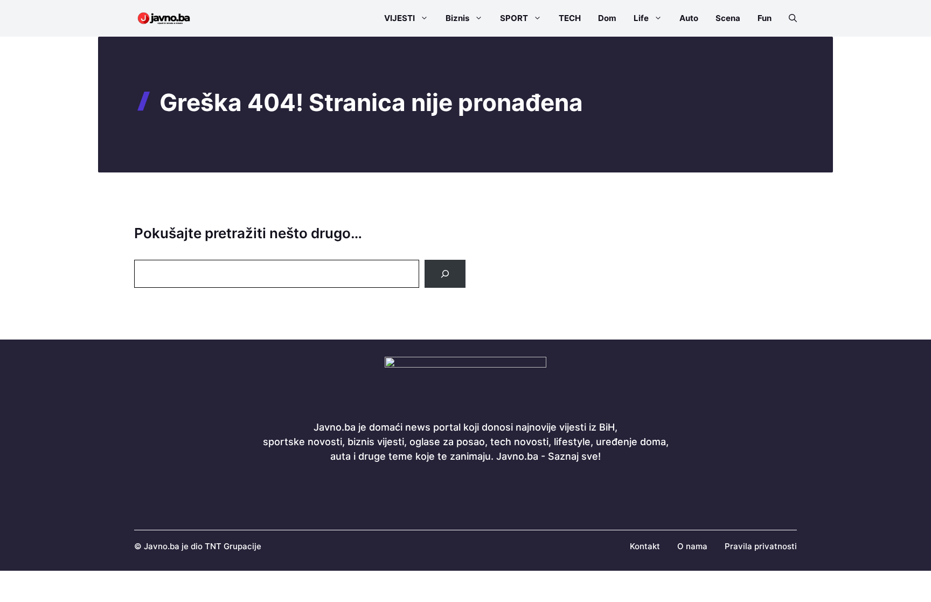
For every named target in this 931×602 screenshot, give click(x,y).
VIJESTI (399, 18)
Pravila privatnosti (761, 546)
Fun (765, 18)
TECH (570, 18)
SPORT (514, 18)
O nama (692, 546)
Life (641, 18)
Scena (727, 18)
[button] (788, 18)
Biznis (457, 18)
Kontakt (645, 546)
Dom (607, 18)
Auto (688, 18)
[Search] (445, 274)
